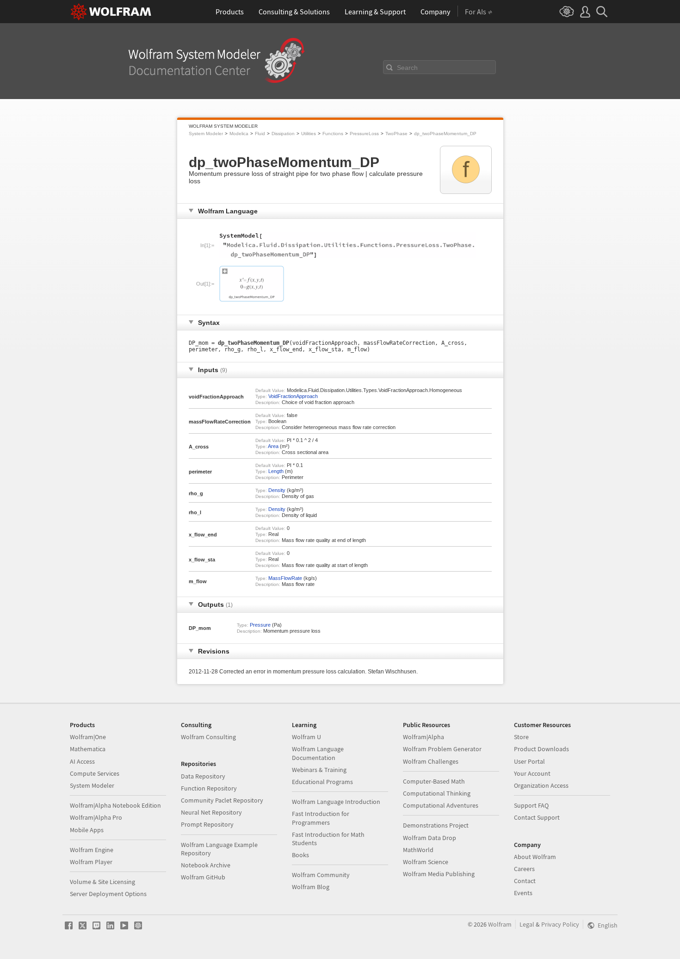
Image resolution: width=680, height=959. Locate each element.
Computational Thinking (436, 793)
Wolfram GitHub (203, 877)
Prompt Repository (207, 824)
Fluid (260, 133)
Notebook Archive (205, 865)
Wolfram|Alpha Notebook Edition (115, 805)
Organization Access (541, 785)
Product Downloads (541, 749)
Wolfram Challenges (430, 761)
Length (276, 471)
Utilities (308, 133)
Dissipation (283, 133)
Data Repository (203, 776)
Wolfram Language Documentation (318, 753)
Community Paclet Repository (222, 800)
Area (273, 446)
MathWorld (418, 850)
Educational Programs (322, 782)
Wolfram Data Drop (429, 838)
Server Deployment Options (108, 894)
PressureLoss (364, 133)
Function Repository (209, 788)
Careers (524, 869)
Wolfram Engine (91, 850)
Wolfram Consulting (208, 737)
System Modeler (206, 133)
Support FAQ (531, 805)
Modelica (238, 133)
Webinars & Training (319, 770)
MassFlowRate (285, 578)
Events (523, 893)
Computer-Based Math (434, 781)
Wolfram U (306, 737)
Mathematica (87, 749)
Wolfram (500, 924)
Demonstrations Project (436, 825)
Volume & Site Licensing (102, 882)
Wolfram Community (321, 875)
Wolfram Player (91, 862)
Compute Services (94, 773)
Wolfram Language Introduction (336, 801)
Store (521, 737)
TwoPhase (396, 133)
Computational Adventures (440, 805)
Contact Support (537, 817)
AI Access (82, 761)
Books (300, 855)
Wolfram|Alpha (423, 737)
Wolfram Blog (310, 887)
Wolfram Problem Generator (442, 749)
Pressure (260, 625)
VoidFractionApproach (293, 396)
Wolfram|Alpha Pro (96, 817)
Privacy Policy (560, 924)
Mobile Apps (87, 830)
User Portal (529, 761)
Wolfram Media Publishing (439, 874)
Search (407, 67)
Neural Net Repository (211, 812)
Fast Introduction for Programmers (320, 818)
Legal (526, 924)
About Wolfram (535, 857)
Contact (525, 881)
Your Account (532, 773)
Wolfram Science (425, 862)
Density (276, 490)
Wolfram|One (88, 737)
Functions (332, 133)
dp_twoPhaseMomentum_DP (445, 133)
